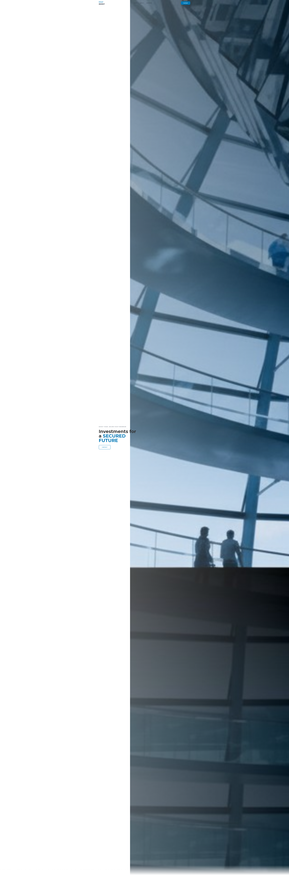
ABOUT (142, 3)
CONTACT (104, 447)
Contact (185, 3)
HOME (135, 3)
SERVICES (149, 3)
